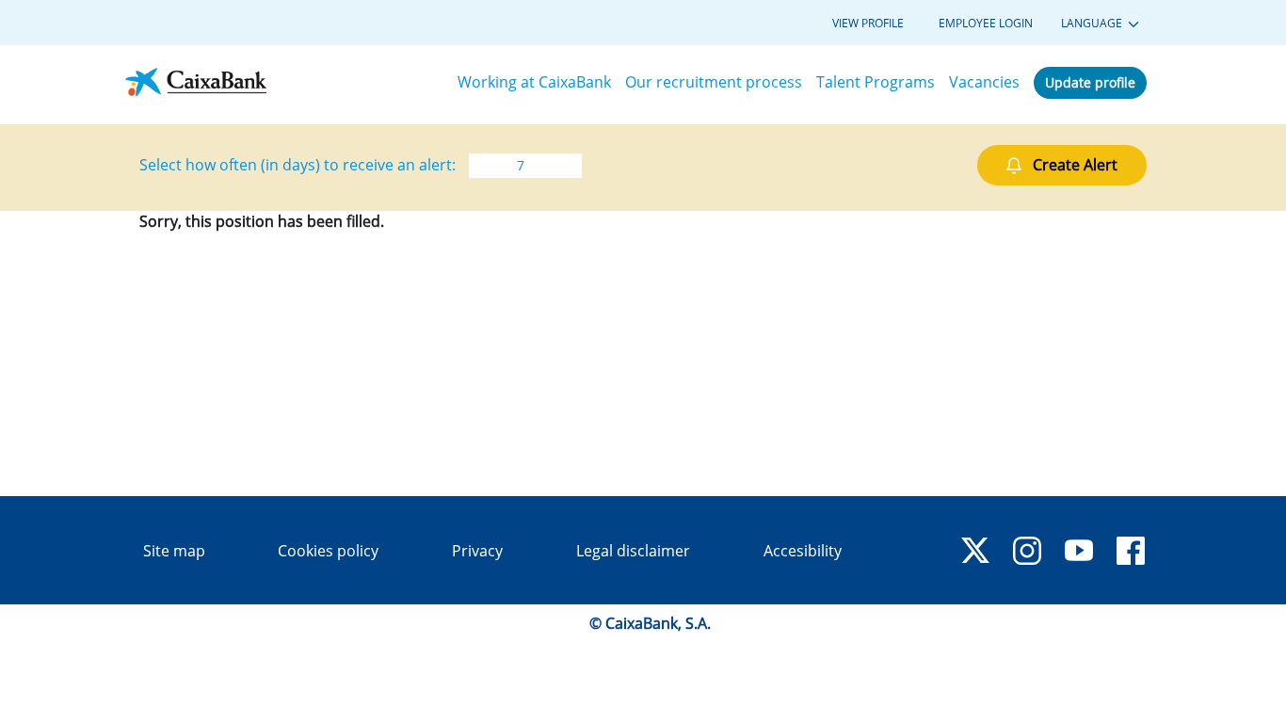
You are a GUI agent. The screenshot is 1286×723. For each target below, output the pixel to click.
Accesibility (803, 550)
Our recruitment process (713, 82)
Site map (174, 550)
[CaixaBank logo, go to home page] (195, 82)
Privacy (477, 550)
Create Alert (1075, 164)
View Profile (868, 23)
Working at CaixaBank (534, 82)
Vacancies (984, 82)
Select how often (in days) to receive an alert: (297, 164)
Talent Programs (875, 82)
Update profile (1090, 82)
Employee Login (986, 23)
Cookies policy (328, 550)
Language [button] (1093, 23)
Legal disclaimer (633, 550)
